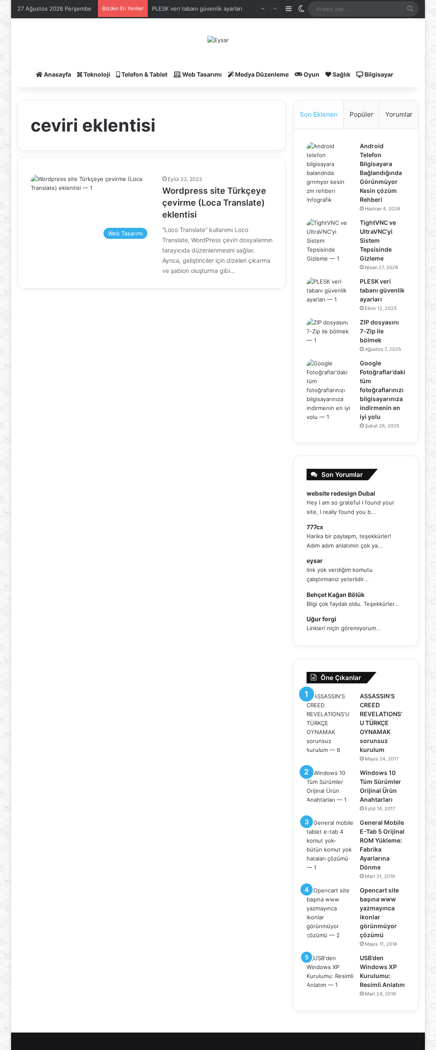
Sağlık (340, 74)
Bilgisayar (378, 74)
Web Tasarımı (201, 74)
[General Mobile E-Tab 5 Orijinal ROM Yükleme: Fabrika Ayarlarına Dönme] (330, 845)
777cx (315, 527)
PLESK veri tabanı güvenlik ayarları (197, 8)
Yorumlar (399, 114)
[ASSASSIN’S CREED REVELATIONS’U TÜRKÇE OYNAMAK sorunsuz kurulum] (330, 723)
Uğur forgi (321, 619)
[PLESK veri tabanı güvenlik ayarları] (330, 293)
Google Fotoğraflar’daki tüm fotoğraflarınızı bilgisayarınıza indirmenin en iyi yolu (382, 389)
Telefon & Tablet (143, 74)
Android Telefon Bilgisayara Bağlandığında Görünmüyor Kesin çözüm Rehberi (381, 172)
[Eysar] (218, 40)
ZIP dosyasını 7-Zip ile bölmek (379, 331)
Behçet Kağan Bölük (335, 594)
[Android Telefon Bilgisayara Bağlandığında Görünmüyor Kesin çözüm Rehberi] (330, 173)
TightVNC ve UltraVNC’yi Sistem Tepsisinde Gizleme (378, 240)
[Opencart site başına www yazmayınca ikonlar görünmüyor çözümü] (330, 913)
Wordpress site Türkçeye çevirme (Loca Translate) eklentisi (214, 203)
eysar (315, 560)
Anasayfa (57, 74)
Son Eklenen (319, 114)
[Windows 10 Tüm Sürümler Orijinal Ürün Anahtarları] (330, 786)
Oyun (310, 74)
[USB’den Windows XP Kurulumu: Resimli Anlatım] (330, 972)
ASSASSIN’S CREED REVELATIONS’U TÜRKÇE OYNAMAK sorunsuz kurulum (381, 722)
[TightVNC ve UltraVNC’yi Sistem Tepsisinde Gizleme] (330, 240)
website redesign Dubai (341, 493)
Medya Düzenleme (261, 74)
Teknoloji (96, 74)
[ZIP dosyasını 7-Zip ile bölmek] (330, 334)
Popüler (361, 114)
